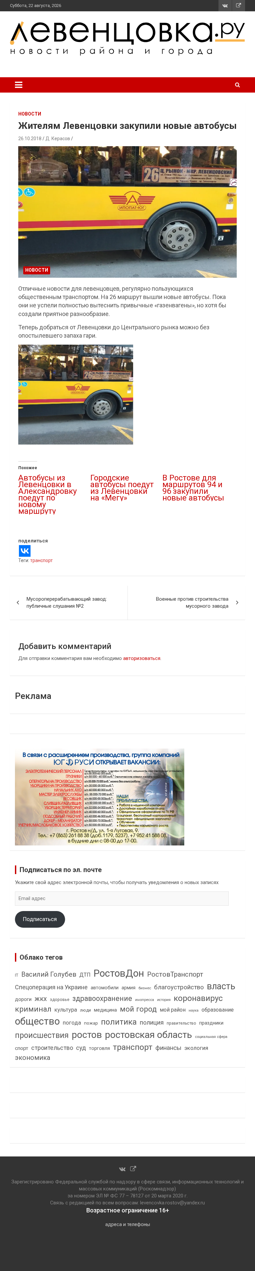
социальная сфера (211, 1036)
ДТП (85, 975)
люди (85, 1010)
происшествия (42, 1035)
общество (37, 1021)
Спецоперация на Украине (51, 987)
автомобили (105, 988)
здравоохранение (102, 998)
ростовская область (148, 1034)
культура (65, 1010)
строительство (52, 1047)
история (164, 1000)
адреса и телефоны (127, 1224)
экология (196, 1048)
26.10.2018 (30, 138)
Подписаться (40, 919)
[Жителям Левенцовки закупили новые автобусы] (127, 212)
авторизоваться (141, 658)
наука (194, 1010)
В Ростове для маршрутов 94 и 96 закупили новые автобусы (193, 487)
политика (119, 1022)
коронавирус (198, 998)
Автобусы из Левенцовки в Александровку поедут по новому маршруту (47, 494)
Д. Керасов (57, 138)
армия (128, 988)
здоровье (59, 999)
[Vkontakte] (25, 551)
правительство (181, 1023)
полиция (152, 1022)
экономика (32, 1058)
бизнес (144, 988)
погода (72, 1023)
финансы (168, 1048)
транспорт (41, 560)
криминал (33, 1009)
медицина (105, 1010)
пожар (91, 1023)
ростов (87, 1034)
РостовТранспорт (175, 974)
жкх (41, 999)
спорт (21, 1048)
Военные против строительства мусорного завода (192, 602)
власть (221, 986)
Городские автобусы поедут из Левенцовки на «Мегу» (122, 487)
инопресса (144, 1000)
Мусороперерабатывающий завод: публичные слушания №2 (67, 602)
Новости (29, 114)
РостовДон (119, 973)
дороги (23, 999)
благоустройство (179, 987)
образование (218, 1010)
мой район (173, 1010)
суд (81, 1048)
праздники (211, 1023)
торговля (99, 1048)
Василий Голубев (48, 974)
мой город (138, 1009)
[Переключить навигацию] (18, 85)
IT (16, 975)
